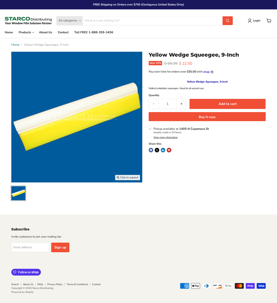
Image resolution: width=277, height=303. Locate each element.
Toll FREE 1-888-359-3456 (93, 32)
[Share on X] (157, 150)
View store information (165, 137)
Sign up (60, 247)
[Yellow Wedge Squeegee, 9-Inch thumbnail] (18, 193)
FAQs (40, 284)
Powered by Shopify (22, 292)
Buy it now (207, 117)
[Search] (228, 20)
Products (25, 32)
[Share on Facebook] (151, 150)
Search (15, 284)
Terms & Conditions (77, 284)
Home (9, 32)
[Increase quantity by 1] (181, 104)
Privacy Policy (55, 284)
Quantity (154, 95)
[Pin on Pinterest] (169, 150)
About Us (45, 32)
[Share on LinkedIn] (163, 150)
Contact (63, 32)
